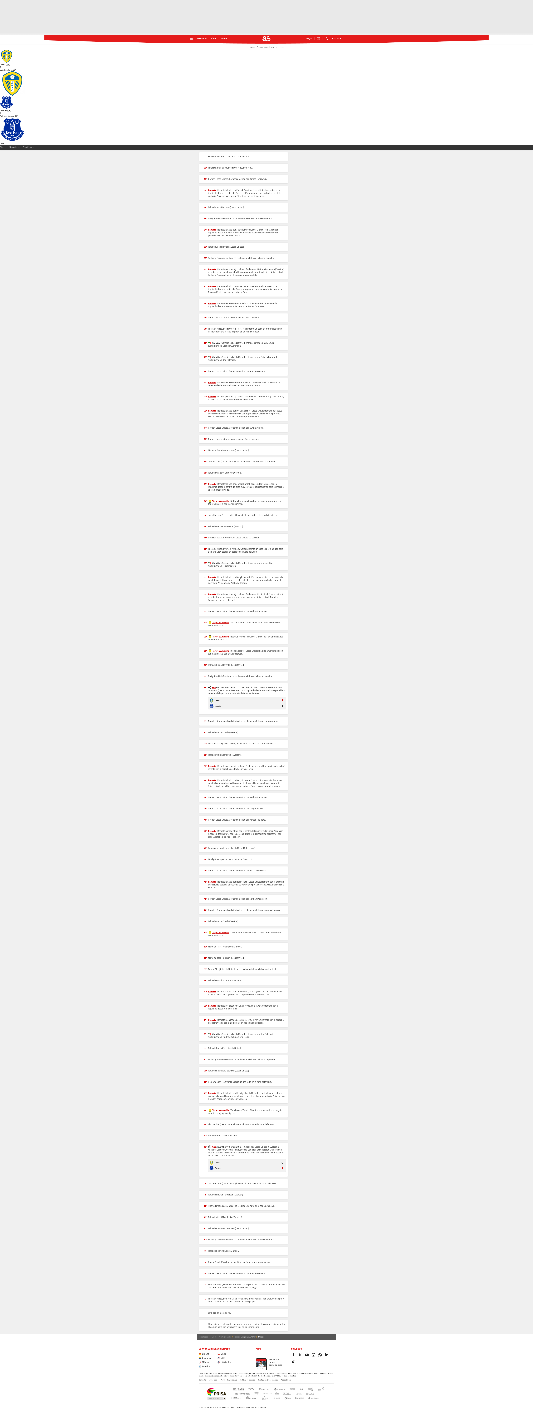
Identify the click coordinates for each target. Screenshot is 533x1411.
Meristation (300, 1398)
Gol (214, 687)
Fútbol (214, 38)
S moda (276, 1398)
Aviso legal (213, 1380)
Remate (212, 190)
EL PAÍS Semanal (286, 1394)
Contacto (202, 1380)
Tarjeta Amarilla (220, 501)
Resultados (202, 38)
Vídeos (223, 38)
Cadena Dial (276, 1394)
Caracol (320, 1389)
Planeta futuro (296, 1394)
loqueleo (288, 1398)
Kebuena (308, 1394)
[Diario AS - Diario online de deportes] (266, 38)
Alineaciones (14, 147)
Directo (3, 147)
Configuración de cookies (268, 1380)
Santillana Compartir (279, 1389)
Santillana (264, 1389)
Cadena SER (292, 1389)
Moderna (236, 1398)
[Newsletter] (318, 38)
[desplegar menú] (191, 39)
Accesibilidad (286, 1380)
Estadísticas (28, 147)
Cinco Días (266, 1394)
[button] (216, 1398)
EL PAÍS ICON (264, 1398)
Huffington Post (242, 1394)
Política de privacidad (229, 1380)
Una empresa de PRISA (217, 1392)
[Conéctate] (326, 38)
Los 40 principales (250, 1389)
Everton (218, 706)
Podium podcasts (251, 1398)
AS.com (301, 1389)
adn (310, 1389)
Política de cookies (247, 1380)
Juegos (309, 38)
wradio (257, 1394)
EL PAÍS (238, 1389)
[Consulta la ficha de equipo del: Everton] (211, 706)
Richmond (319, 1394)
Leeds (218, 700)
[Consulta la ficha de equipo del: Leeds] (211, 700)
